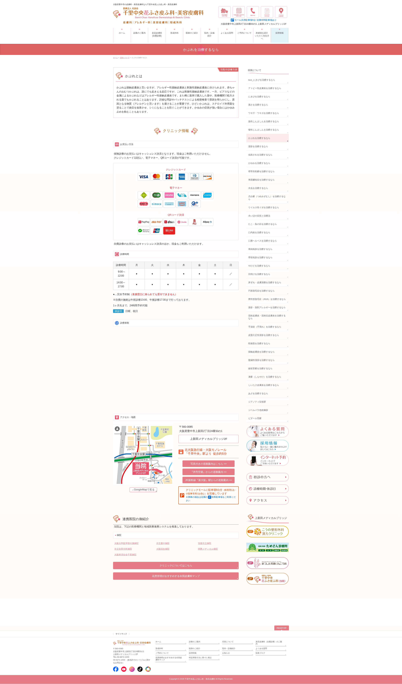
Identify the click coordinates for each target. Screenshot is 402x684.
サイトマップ (121, 634)
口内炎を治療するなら (259, 232)
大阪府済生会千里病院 (125, 554)
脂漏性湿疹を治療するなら (261, 360)
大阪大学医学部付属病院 (126, 543)
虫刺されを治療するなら (260, 154)
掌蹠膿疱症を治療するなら (261, 179)
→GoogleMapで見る (143, 489)
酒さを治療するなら (258, 104)
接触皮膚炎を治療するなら (261, 351)
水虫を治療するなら (258, 188)
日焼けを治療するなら (259, 274)
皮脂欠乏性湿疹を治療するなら (263, 335)
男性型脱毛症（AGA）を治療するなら (267, 299)
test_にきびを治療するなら (261, 80)
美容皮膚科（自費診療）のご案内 (269, 643)
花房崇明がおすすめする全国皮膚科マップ (176, 576)
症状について (254, 70)
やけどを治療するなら (259, 265)
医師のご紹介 (194, 648)
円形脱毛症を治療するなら (261, 290)
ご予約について (162, 653)
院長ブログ (260, 653)
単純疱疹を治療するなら (260, 249)
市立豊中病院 (162, 543)
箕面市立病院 (204, 543)
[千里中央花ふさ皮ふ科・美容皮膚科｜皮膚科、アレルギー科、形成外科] (158, 20)
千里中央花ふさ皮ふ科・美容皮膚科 (200, 679)
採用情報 (192, 653)
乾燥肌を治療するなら (259, 343)
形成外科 (159, 648)
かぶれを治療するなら (259, 138)
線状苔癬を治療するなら (260, 368)
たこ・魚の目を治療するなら (262, 224)
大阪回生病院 (162, 549)
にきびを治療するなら (259, 96)
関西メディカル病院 (208, 549)
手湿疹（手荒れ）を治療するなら (264, 326)
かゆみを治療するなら (259, 163)
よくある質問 (261, 648)
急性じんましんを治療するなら (263, 121)
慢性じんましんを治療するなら (263, 129)
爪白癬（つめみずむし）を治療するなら (267, 197)
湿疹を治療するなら (258, 146)
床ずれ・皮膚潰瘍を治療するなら (264, 282)
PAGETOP (282, 628)
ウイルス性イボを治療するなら (263, 207)
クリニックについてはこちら (176, 565)
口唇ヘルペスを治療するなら (262, 240)
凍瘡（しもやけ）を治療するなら (264, 376)
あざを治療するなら (258, 393)
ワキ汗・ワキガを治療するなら (263, 113)
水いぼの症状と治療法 (259, 215)
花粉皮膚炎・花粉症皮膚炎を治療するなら (267, 317)
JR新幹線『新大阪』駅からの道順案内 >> (208, 480)
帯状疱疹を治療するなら (260, 257)
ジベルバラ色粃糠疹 (258, 410)
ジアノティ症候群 (257, 401)
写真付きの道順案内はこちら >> (208, 463)
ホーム (158, 642)
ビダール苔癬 (254, 418)
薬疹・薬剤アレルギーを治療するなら (267, 307)
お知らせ (226, 653)
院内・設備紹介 (228, 648)
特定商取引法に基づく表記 (200, 657)
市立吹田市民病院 (123, 549)
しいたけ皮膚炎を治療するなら (263, 385)
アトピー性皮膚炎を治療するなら (264, 88)
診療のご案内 (194, 642)
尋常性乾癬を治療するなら (261, 171)
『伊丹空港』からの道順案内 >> (208, 472)
